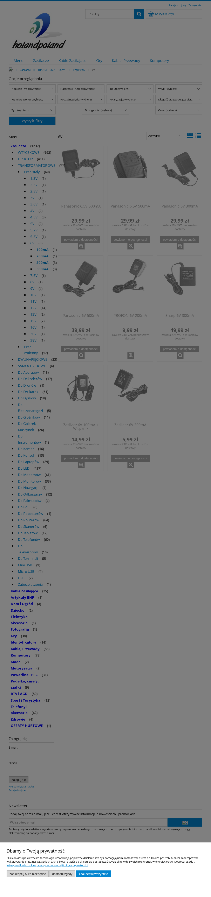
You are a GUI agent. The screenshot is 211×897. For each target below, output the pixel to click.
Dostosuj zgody (62, 874)
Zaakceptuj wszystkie (93, 874)
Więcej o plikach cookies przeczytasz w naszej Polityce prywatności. (47, 865)
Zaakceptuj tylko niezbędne (27, 874)
